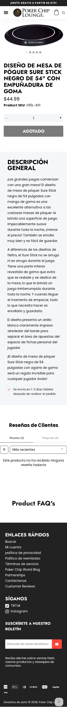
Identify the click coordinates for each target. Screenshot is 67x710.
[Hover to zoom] (33, 34)
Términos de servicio (22, 564)
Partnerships (15, 575)
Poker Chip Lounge (50, 702)
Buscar (10, 541)
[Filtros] (4, 450)
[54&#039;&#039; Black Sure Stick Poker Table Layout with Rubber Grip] (27, 52)
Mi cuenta (13, 547)
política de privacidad (23, 553)
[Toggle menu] (6, 12)
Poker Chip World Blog (22, 569)
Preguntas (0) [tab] (50, 437)
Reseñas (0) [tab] (16, 437)
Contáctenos (15, 581)
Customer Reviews (20, 586)
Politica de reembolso (22, 558)
